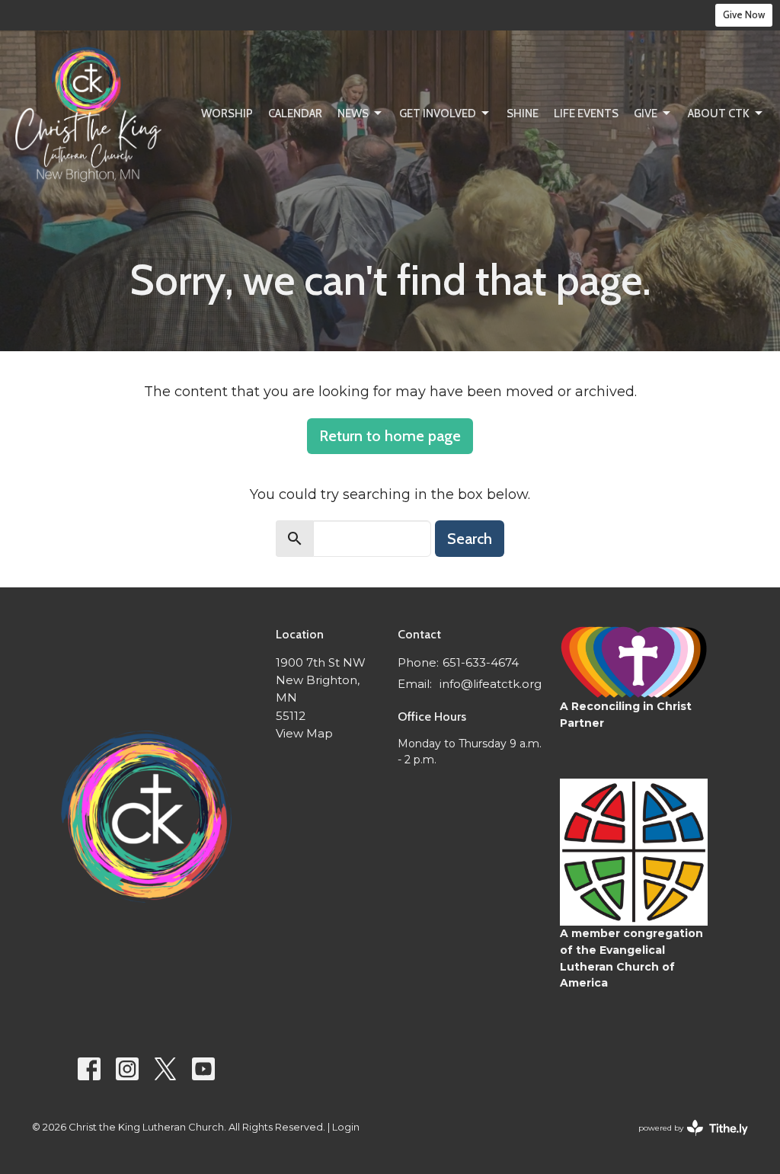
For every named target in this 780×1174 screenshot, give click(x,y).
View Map (304, 733)
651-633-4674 (481, 662)
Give (645, 113)
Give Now (744, 14)
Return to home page (390, 436)
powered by (686, 1141)
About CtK (719, 113)
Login (346, 1127)
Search (469, 538)
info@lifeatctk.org (491, 684)
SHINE (523, 113)
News (353, 113)
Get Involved (437, 113)
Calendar (295, 113)
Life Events (586, 113)
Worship (227, 113)
